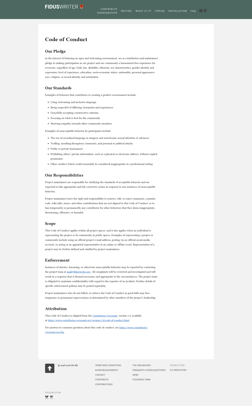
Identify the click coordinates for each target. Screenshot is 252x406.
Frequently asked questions (149, 370)
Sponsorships (107, 12)
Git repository (178, 370)
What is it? (143, 11)
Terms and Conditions (108, 365)
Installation (177, 11)
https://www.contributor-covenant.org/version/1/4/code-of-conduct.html (88, 320)
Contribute (108, 9)
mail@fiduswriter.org (79, 271)
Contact (100, 375)
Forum (160, 11)
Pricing (126, 11)
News (136, 375)
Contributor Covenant (104, 315)
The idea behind (142, 365)
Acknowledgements (106, 370)
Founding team (141, 379)
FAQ (193, 11)
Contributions (104, 384)
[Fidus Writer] (64, 8)
